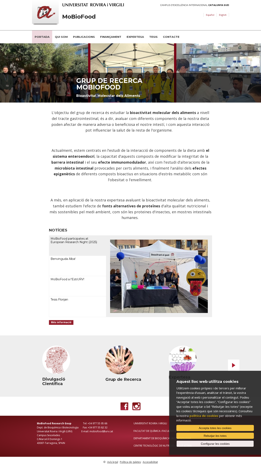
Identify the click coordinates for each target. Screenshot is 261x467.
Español (210, 14)
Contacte (171, 36)
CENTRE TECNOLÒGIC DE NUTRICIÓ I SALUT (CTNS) (162, 445)
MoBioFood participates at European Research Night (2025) (74, 240)
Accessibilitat (150, 462)
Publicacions (84, 36)
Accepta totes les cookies (215, 428)
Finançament (110, 36)
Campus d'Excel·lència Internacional (194, 5)
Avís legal (112, 462)
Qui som (61, 36)
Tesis (153, 36)
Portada (42, 36)
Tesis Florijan (59, 299)
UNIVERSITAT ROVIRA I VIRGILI (150, 423)
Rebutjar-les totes (215, 435)
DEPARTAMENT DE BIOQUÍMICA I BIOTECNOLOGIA (162, 438)
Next (233, 365)
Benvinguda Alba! (63, 259)
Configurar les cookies (215, 443)
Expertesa (135, 36)
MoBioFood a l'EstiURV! (67, 279)
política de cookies (203, 416)
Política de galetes (130, 462)
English (223, 14)
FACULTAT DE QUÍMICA (147, 431)
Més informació (61, 322)
